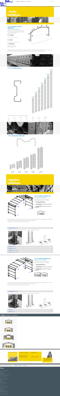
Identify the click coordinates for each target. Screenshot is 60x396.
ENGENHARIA (22, 1)
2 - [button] (10, 309)
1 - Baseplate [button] (13, 291)
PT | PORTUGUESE (51, 1)
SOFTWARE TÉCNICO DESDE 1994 (3, 390)
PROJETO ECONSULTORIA (2, 381)
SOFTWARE (17, 1)
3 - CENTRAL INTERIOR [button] (13, 250)
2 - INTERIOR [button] (12, 246)
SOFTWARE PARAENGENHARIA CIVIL (2, 373)
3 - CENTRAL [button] (11, 311)
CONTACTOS (28, 1)
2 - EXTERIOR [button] (12, 248)
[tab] (30, 228)
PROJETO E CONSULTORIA (3, 383)
